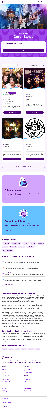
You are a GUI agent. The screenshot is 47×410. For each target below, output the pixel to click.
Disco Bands (25, 243)
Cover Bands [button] (23, 36)
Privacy (7, 401)
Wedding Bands (30, 246)
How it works (27, 369)
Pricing (3, 390)
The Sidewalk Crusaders (10, 91)
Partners (4, 372)
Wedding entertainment (7, 383)
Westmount (30, 349)
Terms (3, 401)
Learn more (8, 230)
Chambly (38, 349)
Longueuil (24, 349)
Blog (3, 370)
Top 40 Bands (13, 246)
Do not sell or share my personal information (11, 404)
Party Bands (33, 243)
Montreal (17, 349)
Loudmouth (6, 141)
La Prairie (5, 349)
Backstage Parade (31, 91)
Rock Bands (5, 246)
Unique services (28, 390)
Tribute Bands (22, 246)
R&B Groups (41, 243)
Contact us (27, 379)
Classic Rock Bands (16, 243)
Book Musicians (5, 61)
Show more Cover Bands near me (23, 166)
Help (25, 378)
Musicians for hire (6, 381)
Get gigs (4, 388)
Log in (25, 381)
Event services (27, 388)
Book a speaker (5, 379)
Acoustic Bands (6, 243)
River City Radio (30, 141)
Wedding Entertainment (8, 250)
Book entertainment (7, 378)
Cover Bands (22, 61)
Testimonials (5, 391)
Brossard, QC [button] (24, 33)
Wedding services (28, 391)
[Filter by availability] (11, 65)
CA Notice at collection (7, 402)
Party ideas (27, 370)
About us (4, 369)
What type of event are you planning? (13, 43)
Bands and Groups (14, 61)
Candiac (11, 349)
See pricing (8, 198)
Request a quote (28, 372)
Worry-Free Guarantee (10, 225)
